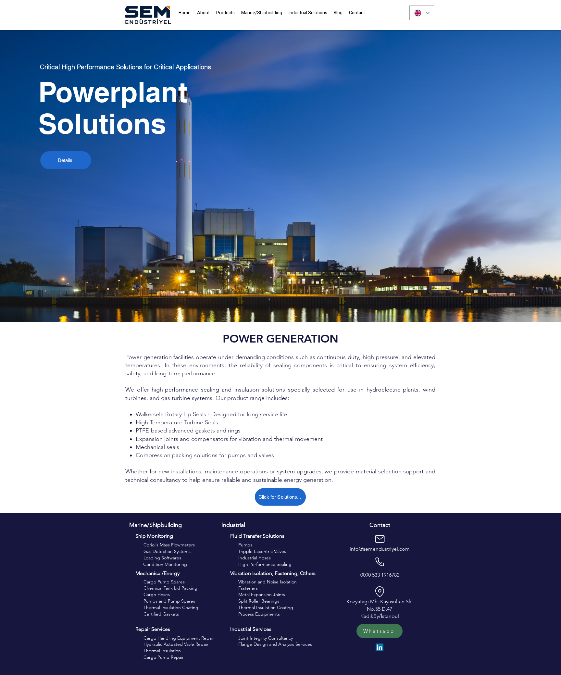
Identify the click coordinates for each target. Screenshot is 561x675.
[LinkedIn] (379, 647)
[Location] (379, 591)
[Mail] (379, 538)
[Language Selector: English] (421, 13)
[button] (225, 13)
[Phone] (379, 561)
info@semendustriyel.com (380, 549)
